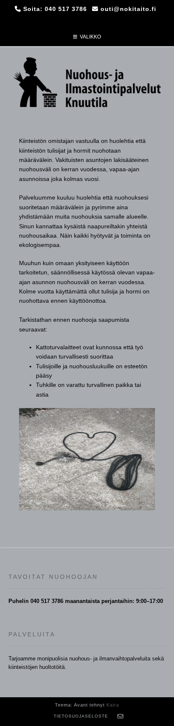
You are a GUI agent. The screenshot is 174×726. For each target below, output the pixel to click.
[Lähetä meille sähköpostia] (120, 716)
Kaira (112, 704)
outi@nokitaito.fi (128, 8)
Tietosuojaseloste (81, 716)
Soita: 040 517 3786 (55, 8)
